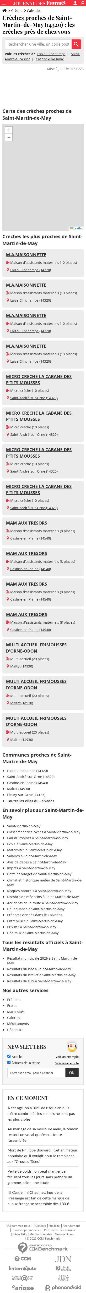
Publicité (54, 1225)
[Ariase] (22, 1287)
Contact (40, 1225)
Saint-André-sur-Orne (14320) (34, 398)
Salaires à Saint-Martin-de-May (32, 856)
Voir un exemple (67, 1057)
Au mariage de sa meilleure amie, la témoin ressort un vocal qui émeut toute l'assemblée (42, 1134)
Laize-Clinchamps (51, 54)
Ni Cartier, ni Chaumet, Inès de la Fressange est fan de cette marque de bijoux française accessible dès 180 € (38, 1198)
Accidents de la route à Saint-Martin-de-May (42, 903)
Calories (13, 1017)
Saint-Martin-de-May (23, 826)
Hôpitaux (14, 1030)
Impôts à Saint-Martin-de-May (31, 868)
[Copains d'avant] (22, 1278)
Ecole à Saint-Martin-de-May (30, 844)
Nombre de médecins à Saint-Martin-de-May (43, 897)
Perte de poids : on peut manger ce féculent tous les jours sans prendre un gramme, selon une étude (39, 1177)
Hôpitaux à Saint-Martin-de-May (33, 933)
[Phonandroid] (63, 1288)
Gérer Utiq (19, 1234)
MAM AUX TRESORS (26, 523)
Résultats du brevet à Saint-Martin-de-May (41, 975)
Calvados (34, 10)
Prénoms (14, 999)
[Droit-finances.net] (63, 1269)
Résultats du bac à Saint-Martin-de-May (39, 969)
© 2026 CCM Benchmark (43, 1238)
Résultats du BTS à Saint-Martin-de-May (39, 981)
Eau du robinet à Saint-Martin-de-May (37, 838)
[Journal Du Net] (63, 1259)
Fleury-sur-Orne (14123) (26, 794)
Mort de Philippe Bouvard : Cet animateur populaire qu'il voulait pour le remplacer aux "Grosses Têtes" (42, 1156)
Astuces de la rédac (25, 1063)
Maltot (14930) (21, 666)
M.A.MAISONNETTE (26, 254)
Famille (16, 1056)
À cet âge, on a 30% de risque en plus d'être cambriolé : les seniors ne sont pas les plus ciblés (41, 1113)
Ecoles (12, 1005)
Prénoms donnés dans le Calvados (34, 915)
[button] (8, 130)
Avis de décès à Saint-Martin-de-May (36, 862)
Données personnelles (26, 1230)
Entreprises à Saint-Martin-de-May (35, 921)
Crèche (16, 10)
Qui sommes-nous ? (19, 1225)
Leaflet (77, 228)
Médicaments (18, 1023)
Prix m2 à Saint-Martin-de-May (31, 927)
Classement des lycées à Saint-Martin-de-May (43, 832)
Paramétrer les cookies (59, 1230)
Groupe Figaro (64, 1234)
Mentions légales (40, 1234)
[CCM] (22, 1259)
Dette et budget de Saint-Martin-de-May (39, 874)
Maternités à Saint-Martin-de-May (34, 850)
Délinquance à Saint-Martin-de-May (35, 909)
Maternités (16, 1011)
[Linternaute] (22, 1268)
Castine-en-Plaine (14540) (30, 538)
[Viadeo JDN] (63, 1278)
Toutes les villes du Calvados (30, 801)
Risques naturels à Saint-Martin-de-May (39, 891)
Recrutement (71, 1225)
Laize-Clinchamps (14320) (30, 270)
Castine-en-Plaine (50, 59)
